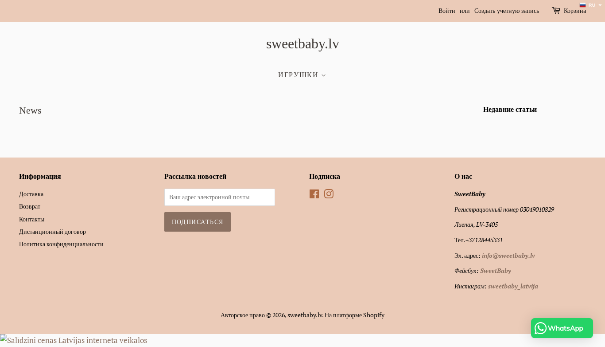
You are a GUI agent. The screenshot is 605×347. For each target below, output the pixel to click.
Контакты (31, 219)
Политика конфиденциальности (61, 244)
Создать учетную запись (506, 11)
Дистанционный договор (52, 231)
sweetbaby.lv (302, 43)
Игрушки (299, 75)
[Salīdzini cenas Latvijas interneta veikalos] (73, 340)
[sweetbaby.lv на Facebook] (314, 195)
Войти (446, 11)
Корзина (575, 11)
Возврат (29, 206)
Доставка (31, 193)
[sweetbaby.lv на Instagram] (329, 195)
